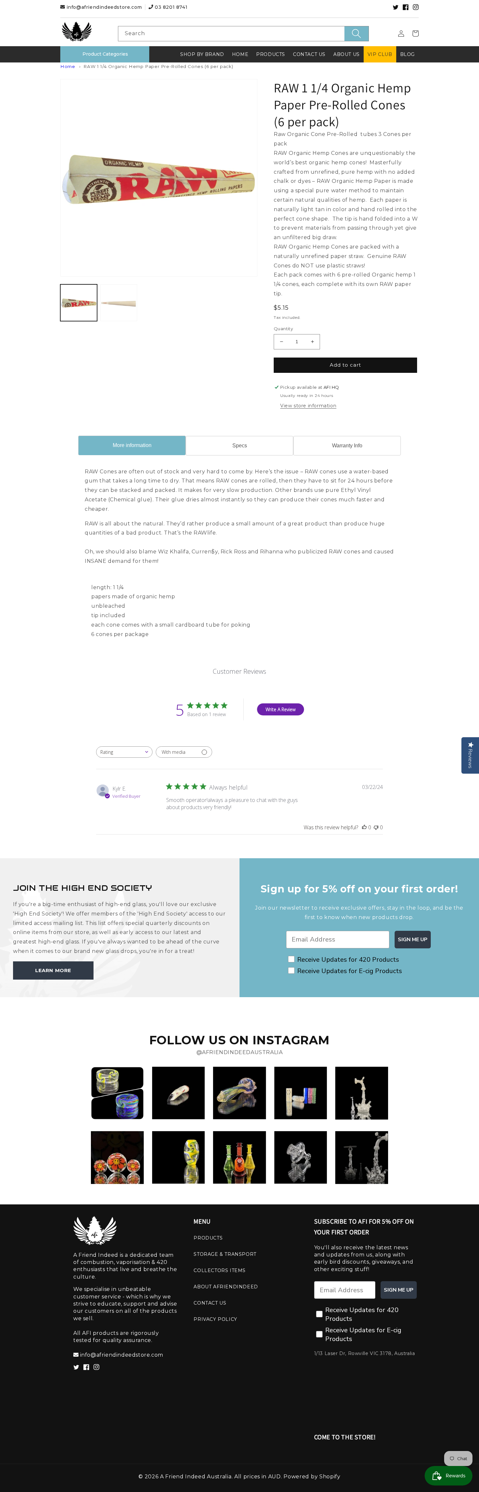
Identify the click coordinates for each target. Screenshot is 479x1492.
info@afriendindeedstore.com (104, 7)
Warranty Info (347, 445)
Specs (239, 445)
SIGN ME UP (413, 939)
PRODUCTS (208, 1238)
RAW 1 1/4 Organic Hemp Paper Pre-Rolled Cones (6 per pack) (158, 66)
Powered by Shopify (312, 1476)
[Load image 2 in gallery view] (118, 302)
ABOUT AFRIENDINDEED (226, 1287)
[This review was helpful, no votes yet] (364, 827)
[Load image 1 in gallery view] (78, 302)
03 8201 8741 (170, 7)
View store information (308, 406)
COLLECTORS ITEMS (220, 1270)
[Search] (356, 33)
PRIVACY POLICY (215, 1319)
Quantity (283, 328)
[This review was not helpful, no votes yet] (376, 827)
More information (132, 445)
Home (67, 66)
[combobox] (243, 33)
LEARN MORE (53, 970)
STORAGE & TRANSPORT (225, 1254)
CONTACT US (210, 1303)
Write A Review (281, 709)
